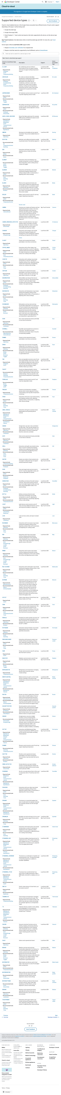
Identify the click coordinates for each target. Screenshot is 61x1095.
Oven (53, 604)
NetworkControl (7, 584)
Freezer (54, 389)
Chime (20, 237)
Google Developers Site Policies (39, 1036)
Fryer (53, 396)
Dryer (53, 344)
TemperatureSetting (8, 74)
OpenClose (5, 136)
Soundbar (54, 771)
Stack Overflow (53, 1054)
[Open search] (43, 2)
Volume (5, 126)
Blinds (53, 183)
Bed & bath (28, 1065)
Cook (4, 177)
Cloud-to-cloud (8, 6)
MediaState (6, 122)
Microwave (54, 523)
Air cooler (54, 77)
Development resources (40, 1058)
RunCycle (5, 313)
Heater (53, 459)
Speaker (54, 800)
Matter (3, 1047)
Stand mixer (55, 826)
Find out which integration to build (7, 1073)
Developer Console (54, 1047)
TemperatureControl (8, 145)
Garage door (55, 426)
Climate (27, 1050)
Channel (5, 691)
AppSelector (6, 129)
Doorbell (54, 328)
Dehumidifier (55, 278)
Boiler (53, 194)
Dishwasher (55, 304)
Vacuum (54, 924)
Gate (53, 436)
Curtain (54, 270)
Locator (5, 545)
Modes (4, 100)
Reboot (5, 587)
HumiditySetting (7, 83)
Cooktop (54, 259)
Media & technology (30, 1055)
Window (54, 989)
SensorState (6, 113)
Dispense (5, 373)
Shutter (54, 754)
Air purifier (54, 104)
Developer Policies (42, 1070)
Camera (54, 207)
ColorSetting (6, 511)
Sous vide (54, 787)
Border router (22, 204)
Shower (54, 745)
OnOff (4, 72)
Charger (54, 230)
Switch (53, 886)
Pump (53, 651)
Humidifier (54, 481)
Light (53, 504)
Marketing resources (40, 1053)
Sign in (57, 1)
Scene (4, 157)
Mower (54, 550)
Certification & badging (41, 1049)
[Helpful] (56, 17)
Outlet (53, 597)
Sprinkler (54, 816)
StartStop (5, 147)
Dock (4, 542)
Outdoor (27, 1067)
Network (54, 579)
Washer (54, 947)
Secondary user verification (16, 47)
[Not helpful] (58, 17)
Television (54, 906)
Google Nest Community (52, 1057)
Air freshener (55, 93)
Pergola (54, 617)
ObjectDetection (7, 333)
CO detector (55, 222)
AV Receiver (55, 116)
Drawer (54, 337)
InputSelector (6, 120)
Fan (53, 359)
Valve (53, 940)
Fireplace (54, 379)
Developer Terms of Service (41, 1066)
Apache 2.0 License (19, 1036)
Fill (3, 144)
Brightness (5, 476)
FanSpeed (5, 71)
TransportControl (7, 125)
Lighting (27, 1047)
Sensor (54, 716)
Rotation (5, 190)
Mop (53, 534)
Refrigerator (55, 669)
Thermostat (55, 896)
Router (53, 694)
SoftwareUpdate (7, 588)
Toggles (5, 102)
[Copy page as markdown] (33, 20)
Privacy (8, 1088)
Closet (53, 240)
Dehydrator (55, 291)
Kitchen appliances (30, 1062)
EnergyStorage (6, 235)
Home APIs (16, 1050)
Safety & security (29, 1052)
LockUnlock (6, 326)
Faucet (53, 369)
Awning (54, 132)
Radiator (54, 658)
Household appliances (28, 1058)
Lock (53, 515)
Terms (3, 1088)
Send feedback (53, 21)
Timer (4, 180)
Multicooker (55, 566)
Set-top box (55, 729)
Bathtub (54, 139)
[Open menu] (2, 2)
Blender (54, 169)
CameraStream (44, 50)
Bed (53, 149)
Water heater (55, 962)
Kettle (53, 494)
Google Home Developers (7, 16)
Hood (53, 469)
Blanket (54, 159)
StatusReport (6, 713)
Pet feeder (54, 627)
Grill (53, 446)
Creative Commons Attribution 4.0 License (42, 1034)
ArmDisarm (6, 710)
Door (53, 318)
